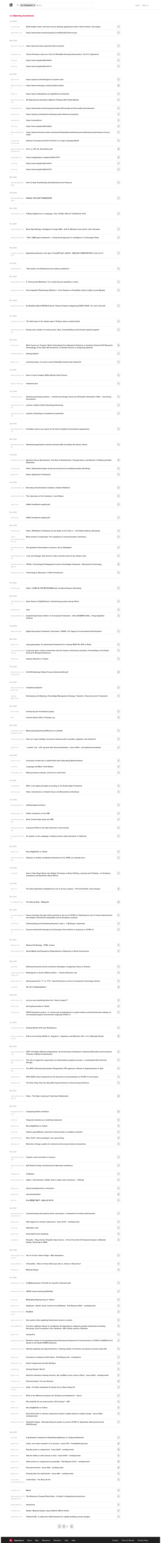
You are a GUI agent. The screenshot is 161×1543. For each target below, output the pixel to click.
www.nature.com (17, 1320)
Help (73, 1540)
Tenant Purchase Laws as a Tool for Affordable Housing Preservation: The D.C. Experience (62, 54)
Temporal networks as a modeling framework (44, 1120)
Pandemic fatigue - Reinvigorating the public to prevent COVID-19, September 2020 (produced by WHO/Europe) (65, 1423)
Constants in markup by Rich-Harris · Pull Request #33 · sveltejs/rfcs (53, 1357)
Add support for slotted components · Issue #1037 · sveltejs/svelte (53, 1222)
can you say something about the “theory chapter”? (47, 1000)
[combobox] (63, 5)
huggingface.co (17, 157)
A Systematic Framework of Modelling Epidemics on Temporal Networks (55, 1437)
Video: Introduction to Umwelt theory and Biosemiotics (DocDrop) (52, 792)
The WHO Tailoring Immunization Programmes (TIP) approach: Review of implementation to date (64, 1068)
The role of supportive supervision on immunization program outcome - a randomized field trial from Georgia (66, 1061)
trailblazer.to (15, 1174)
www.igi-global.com (15, 697)
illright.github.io (16, 1504)
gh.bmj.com (15, 1012)
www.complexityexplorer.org (17, 688)
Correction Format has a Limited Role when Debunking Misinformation (54, 760)
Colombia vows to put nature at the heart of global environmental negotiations (57, 429)
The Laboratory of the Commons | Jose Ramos (45, 496)
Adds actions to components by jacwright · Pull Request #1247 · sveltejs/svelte (58, 1461)
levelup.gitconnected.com (17, 1388)
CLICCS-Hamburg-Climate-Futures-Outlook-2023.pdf (47, 672)
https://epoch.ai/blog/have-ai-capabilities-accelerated (47, 94)
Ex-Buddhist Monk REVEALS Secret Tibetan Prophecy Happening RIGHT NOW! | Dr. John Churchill (65, 306)
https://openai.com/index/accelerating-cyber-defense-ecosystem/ (52, 114)
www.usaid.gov (16, 631)
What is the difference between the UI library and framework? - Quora (54, 1395)
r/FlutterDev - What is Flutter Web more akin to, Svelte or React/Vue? (53, 1264)
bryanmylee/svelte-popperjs (37, 1234)
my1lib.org (15, 923)
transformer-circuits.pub (15, 141)
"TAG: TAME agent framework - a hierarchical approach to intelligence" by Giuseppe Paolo (62, 237)
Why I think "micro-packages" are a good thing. (45, 1138)
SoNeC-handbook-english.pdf (38, 504)
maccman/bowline (33, 1194)
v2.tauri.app (15, 26)
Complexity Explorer (34, 687)
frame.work (15, 711)
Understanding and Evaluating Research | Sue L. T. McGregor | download (55, 923)
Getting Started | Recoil (35, 1369)
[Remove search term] (34, 5)
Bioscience (46, 1540)
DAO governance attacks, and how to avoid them (46, 772)
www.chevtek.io (17, 1138)
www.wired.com (17, 32)
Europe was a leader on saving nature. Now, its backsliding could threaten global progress (62, 329)
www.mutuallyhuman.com (17, 1037)
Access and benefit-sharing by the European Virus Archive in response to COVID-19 (60, 929)
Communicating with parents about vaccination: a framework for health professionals (60, 1213)
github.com (15, 362)
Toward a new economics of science (40, 1157)
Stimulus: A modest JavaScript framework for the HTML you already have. (55, 857)
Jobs (66, 1540)
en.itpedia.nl (15, 786)
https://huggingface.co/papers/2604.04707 (43, 157)
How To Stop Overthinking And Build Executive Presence (49, 182)
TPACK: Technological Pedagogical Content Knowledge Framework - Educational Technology (64, 564)
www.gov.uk (15, 945)
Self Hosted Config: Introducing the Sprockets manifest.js (49, 1165)
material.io (15, 1270)
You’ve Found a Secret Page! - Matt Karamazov (45, 1255)
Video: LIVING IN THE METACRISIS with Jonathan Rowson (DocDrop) (53, 588)
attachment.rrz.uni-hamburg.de (18, 673)
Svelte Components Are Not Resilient (41, 1363)
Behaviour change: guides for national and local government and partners (56, 1144)
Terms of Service (128, 1540)
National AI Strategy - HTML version (40, 945)
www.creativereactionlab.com (18, 973)
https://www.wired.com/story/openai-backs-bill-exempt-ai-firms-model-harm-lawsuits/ (60, 108)
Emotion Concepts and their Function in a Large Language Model (52, 140)
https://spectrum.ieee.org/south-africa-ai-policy (45, 46)
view (28, 609)
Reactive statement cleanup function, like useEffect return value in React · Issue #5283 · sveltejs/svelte (67, 1375)
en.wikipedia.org (17, 902)
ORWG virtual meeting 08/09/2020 (39, 1291)
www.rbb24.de (16, 268)
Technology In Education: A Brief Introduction (44, 572)
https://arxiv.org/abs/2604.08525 (39, 126)
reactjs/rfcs (30, 1334)
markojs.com (16, 1490)
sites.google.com (17, 813)
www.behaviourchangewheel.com (18, 1497)
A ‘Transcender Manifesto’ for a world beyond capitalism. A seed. (52, 282)
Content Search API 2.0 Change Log (40, 717)
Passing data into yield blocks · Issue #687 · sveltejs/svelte (49, 1473)
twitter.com (15, 659)
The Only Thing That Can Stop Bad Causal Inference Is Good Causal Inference (57, 1083)
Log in (137, 5)
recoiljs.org (15, 1369)
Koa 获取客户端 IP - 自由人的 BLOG (39, 1200)
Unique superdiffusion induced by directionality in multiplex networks (54, 1132)
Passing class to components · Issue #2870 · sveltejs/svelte (50, 1449)
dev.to (13, 1401)
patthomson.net (17, 1000)
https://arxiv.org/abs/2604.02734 (39, 169)
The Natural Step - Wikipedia (37, 902)
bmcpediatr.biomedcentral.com (17, 1214)
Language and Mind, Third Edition (40, 766)
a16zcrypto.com (17, 772)
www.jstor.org (16, 54)
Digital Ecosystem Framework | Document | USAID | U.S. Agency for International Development (64, 631)
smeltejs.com (16, 1510)
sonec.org (15, 504)
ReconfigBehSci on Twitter (36, 851)
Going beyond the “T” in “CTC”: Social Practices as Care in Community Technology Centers (63, 981)
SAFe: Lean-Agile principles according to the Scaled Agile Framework (54, 786)
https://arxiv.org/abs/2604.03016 (39, 163)
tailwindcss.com (17, 1516)
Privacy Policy (143, 1540)
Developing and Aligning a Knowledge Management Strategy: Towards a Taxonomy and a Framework (66, 696)
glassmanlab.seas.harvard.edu (18, 150)
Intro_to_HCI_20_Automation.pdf (39, 149)
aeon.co (14, 889)
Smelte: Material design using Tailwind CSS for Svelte (47, 1510)
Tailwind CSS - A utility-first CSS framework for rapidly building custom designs (58, 1516)
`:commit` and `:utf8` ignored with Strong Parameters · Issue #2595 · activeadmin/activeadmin (63, 747)
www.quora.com (17, 1395)
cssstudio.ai (15, 120)
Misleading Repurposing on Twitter (40, 1299)
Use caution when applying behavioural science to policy (49, 1320)
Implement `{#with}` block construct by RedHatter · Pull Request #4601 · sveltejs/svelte (61, 1305)
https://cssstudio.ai (34, 120)
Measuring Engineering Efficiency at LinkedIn (44, 730)
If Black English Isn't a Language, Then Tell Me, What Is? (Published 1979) (56, 213)
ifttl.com (14, 1200)
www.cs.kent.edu (17, 383)
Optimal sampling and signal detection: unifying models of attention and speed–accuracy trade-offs (66, 1349)
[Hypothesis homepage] (13, 5)
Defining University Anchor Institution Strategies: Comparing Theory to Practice (58, 966)
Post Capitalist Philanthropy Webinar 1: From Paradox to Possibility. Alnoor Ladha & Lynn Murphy (65, 290)
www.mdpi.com (16, 981)
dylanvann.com (17, 1363)
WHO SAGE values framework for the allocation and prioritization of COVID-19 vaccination (62, 1077)
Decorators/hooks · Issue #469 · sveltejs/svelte (44, 1467)
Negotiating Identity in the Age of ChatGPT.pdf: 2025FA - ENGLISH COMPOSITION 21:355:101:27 (64, 253)
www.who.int (15, 1077)
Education (57, 1540)
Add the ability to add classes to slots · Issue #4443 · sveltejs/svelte (53, 1455)
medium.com (16, 1381)
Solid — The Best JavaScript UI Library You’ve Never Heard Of (50, 1387)
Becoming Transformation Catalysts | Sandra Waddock (48, 487)
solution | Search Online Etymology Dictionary (44, 405)
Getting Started (32, 353)
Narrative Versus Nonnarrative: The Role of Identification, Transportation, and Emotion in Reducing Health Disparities (68, 461)
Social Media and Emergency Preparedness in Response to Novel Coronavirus (57, 951)
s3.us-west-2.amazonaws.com (18, 1480)
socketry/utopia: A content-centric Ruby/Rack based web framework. (53, 362)
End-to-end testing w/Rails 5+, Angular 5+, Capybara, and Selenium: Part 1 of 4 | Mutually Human (65, 1036)
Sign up (145, 5)
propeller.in (15, 1240)
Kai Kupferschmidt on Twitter (38, 1006)
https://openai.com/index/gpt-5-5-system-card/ (44, 79)
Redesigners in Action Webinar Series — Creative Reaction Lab (51, 972)
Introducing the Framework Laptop (40, 711)
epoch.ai (14, 94)
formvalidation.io (17, 1326)
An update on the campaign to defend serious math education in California (56, 836)
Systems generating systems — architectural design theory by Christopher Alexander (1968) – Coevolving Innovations (68, 397)
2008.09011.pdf (32, 1228)
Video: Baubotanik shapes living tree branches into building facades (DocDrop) (58, 468)
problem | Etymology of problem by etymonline (45, 413)
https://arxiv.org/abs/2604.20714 (39, 66)
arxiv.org (14, 60)
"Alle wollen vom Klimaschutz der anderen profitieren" (48, 268)
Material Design (32, 1270)
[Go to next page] (71, 1526)
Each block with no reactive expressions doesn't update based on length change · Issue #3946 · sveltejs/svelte (64, 1414)
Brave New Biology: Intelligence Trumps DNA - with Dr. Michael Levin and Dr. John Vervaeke (63, 229)
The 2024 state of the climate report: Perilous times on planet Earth (53, 321)
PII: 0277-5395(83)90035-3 (36, 987)
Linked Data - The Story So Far (38, 1479)
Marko (28, 1490)
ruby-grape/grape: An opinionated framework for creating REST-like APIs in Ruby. (58, 644)
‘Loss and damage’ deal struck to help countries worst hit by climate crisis (56, 556)
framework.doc (32, 383)
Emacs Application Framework (38, 474)
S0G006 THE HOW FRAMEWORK (39, 198)
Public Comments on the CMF (38, 813)
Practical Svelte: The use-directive (40, 1381)
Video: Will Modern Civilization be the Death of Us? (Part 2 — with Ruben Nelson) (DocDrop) (63, 531)
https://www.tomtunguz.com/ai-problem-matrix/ (45, 85)
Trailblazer (30, 1174)
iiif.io (12, 717)
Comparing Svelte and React (37, 1111)
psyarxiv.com (16, 760)
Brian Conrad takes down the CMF (40, 819)
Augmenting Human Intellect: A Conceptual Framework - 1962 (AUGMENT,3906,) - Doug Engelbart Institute (65, 616)
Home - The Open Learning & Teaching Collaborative (47, 1096)
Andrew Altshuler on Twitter (37, 659)
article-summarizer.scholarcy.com (18, 539)
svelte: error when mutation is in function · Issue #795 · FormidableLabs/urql (57, 1443)
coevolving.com (17, 396)
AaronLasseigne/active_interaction (40, 1188)
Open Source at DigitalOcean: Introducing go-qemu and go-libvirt (52, 601)
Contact (115, 1540)
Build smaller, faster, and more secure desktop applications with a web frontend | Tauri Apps (63, 26)
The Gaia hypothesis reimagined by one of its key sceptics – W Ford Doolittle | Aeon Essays (63, 889)
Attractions (30, 1504)
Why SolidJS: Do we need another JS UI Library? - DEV (48, 1401)
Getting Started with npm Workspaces (41, 1028)
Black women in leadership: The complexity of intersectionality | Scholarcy (56, 537)
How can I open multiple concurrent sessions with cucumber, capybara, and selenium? (61, 739)
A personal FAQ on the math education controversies (47, 828)
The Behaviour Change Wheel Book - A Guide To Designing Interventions (55, 1496)
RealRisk (29, 1311)
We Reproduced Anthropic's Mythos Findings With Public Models (52, 100)
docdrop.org (15, 468)
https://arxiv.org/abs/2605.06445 (39, 60)
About (29, 1540)
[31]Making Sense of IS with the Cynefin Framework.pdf (48, 1283)
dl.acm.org (15, 345)
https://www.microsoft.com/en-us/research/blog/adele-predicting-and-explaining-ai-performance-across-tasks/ (68, 133)
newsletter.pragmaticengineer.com (18, 731)
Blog (37, 1540)
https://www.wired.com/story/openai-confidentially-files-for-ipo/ (51, 32)
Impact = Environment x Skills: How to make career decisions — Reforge (55, 1180)
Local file (14, 766)
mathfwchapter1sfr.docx (35, 805)
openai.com (15, 79)
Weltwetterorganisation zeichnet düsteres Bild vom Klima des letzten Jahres (56, 444)
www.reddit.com (17, 1264)
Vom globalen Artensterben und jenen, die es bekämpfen (49, 547)
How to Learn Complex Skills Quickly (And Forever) (46, 375)
